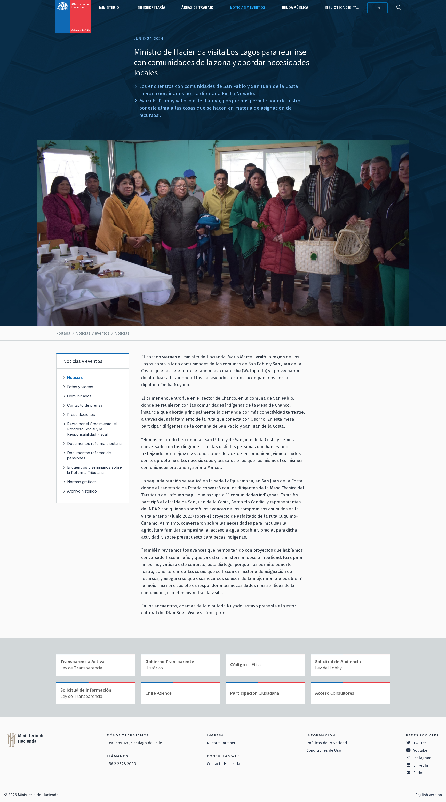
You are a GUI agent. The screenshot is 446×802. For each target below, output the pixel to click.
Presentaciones (81, 414)
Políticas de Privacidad (326, 742)
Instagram (422, 757)
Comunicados (79, 396)
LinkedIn (420, 765)
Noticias (122, 333)
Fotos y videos (80, 386)
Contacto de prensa (84, 405)
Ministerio (109, 7)
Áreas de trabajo (197, 7)
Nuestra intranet (221, 742)
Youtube (420, 750)
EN (377, 8)
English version (428, 794)
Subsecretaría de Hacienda (150, 8)
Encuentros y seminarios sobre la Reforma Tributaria (94, 470)
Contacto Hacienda (223, 763)
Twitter (419, 742)
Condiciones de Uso (323, 750)
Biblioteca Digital (342, 7)
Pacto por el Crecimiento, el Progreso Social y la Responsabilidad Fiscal (92, 429)
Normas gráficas (82, 481)
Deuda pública (295, 7)
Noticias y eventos (248, 7)
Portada (63, 333)
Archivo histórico (82, 491)
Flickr (418, 772)
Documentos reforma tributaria (94, 443)
